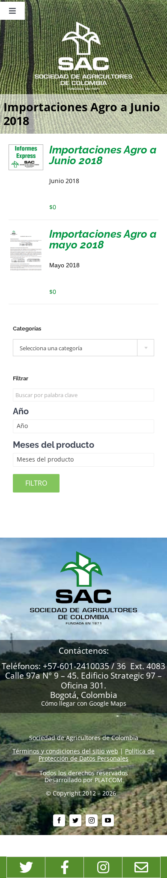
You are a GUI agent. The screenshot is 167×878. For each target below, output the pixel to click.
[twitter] (75, 820)
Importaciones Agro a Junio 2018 (103, 155)
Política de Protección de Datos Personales (97, 754)
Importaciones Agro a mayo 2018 (103, 239)
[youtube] (108, 820)
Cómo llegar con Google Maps (83, 703)
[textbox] (83, 348)
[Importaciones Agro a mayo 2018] (26, 232)
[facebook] (59, 820)
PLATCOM (108, 780)
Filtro (36, 483)
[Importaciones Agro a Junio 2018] (26, 148)
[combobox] (83, 347)
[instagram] (92, 820)
